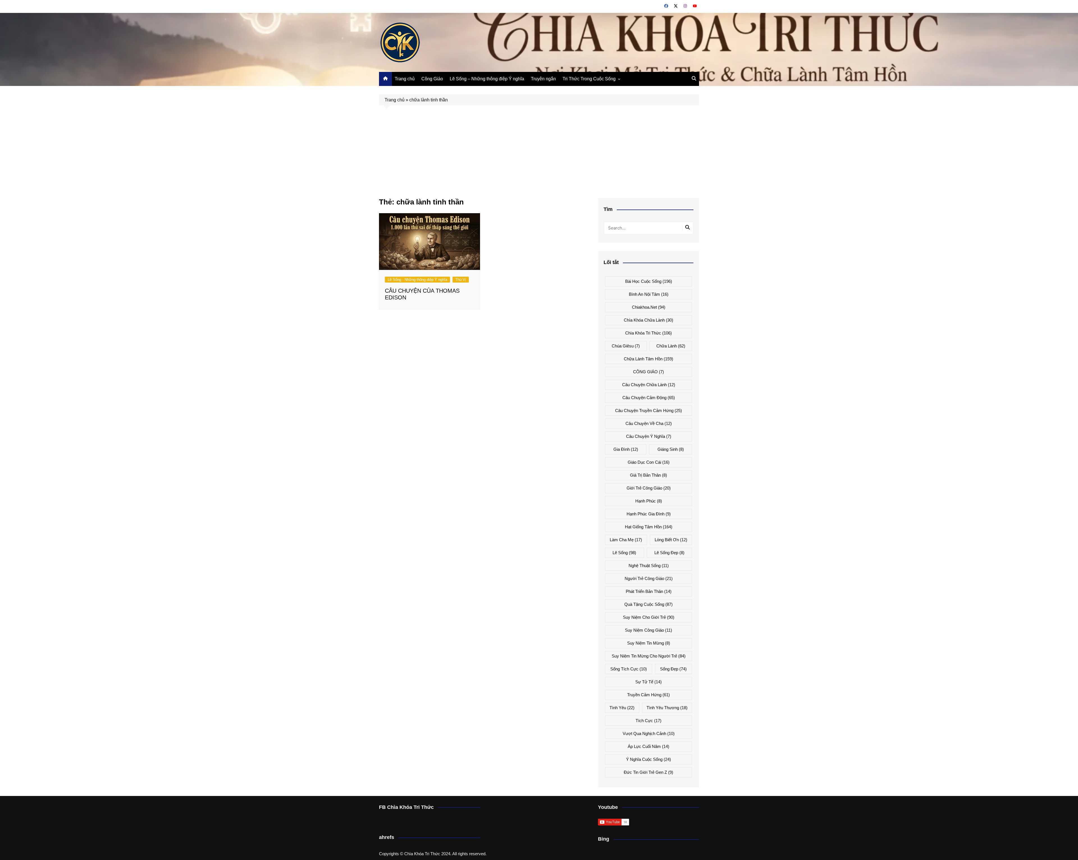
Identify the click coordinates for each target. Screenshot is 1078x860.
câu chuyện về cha (648, 423)
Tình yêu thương (667, 707)
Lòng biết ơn (671, 539)
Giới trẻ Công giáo (649, 488)
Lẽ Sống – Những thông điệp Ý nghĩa (487, 78)
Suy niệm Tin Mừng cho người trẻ (649, 656)
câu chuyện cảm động (648, 397)
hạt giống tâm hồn (648, 526)
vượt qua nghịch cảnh (649, 733)
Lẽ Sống (624, 552)
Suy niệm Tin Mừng (648, 643)
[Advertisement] (539, 156)
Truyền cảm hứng (648, 694)
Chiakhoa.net (648, 307)
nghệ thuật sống (649, 565)
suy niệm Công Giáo (648, 630)
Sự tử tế (648, 681)
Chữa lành (670, 345)
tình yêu (621, 707)
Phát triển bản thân (649, 591)
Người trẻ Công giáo (649, 578)
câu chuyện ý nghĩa (648, 436)
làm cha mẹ (626, 539)
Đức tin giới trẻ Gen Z (648, 772)
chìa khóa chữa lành (648, 320)
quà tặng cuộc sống (648, 604)
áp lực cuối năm (648, 746)
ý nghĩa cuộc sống (648, 759)
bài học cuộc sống (648, 281)
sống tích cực (628, 668)
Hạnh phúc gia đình (649, 513)
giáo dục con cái (649, 462)
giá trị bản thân (648, 475)
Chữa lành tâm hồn (648, 358)
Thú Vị (460, 279)
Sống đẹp (673, 668)
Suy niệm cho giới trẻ (648, 617)
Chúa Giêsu (626, 345)
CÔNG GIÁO (648, 371)
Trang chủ (405, 78)
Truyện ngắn (543, 78)
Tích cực (648, 720)
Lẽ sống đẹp (669, 552)
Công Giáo (432, 78)
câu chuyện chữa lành (648, 384)
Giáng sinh (670, 449)
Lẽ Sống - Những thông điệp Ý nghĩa (417, 279)
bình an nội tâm (648, 294)
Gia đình (625, 449)
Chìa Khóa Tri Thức (648, 333)
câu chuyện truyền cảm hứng (648, 410)
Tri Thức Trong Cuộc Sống (589, 78)
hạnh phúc (648, 501)
